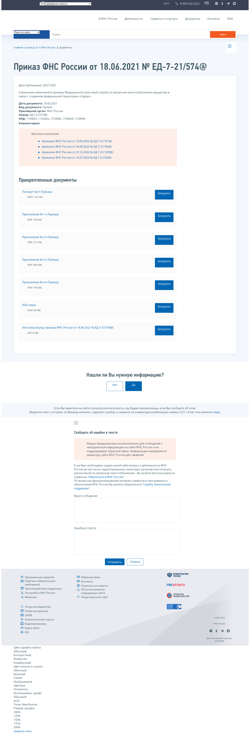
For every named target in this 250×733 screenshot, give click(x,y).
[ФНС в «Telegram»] (228, 3)
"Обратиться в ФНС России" (106, 477)
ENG (230, 19)
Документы (192, 19)
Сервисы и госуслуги (164, 19)
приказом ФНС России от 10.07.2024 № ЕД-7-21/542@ (76, 157)
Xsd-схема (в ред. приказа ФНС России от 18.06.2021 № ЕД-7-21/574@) (67, 327)
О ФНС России (107, 19)
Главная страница (24, 47)
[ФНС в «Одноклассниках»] (222, 3)
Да (133, 385)
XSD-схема (29, 305)
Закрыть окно (23, 731)
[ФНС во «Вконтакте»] (216, 3)
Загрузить (164, 193)
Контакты (213, 19)
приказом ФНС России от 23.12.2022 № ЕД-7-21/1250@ (77, 152)
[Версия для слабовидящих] (166, 3)
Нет (114, 385)
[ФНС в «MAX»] (233, 3)
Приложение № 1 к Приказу (40, 214)
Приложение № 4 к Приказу (40, 282)
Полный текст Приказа (37, 192)
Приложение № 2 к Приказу (40, 237)
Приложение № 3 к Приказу (40, 259)
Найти (223, 34)
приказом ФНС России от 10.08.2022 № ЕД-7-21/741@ (76, 141)
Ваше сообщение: (86, 496)
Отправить (115, 562)
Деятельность (134, 19)
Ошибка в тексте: (85, 528)
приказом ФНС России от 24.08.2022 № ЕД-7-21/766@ (76, 146)
